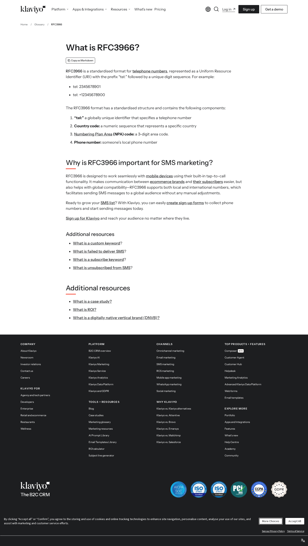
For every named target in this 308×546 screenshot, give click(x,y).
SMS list (108, 203)
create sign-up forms (185, 203)
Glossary (39, 24)
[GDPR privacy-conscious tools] (279, 489)
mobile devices (159, 176)
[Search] (216, 9)
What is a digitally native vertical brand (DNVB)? (116, 317)
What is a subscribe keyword (98, 259)
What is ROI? (84, 309)
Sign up (249, 9)
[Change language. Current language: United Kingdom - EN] (208, 9)
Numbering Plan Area (93, 134)
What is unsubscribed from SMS (101, 267)
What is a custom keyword (96, 243)
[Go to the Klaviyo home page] (33, 9)
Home (24, 24)
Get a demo (274, 9)
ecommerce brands (167, 181)
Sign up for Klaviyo (83, 218)
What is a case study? (92, 301)
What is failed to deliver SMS (98, 251)
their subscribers (208, 181)
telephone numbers (149, 71)
